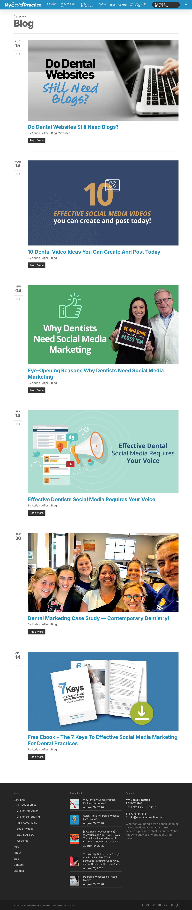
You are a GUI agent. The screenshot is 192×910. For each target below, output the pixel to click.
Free (16, 846)
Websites (64, 133)
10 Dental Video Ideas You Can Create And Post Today (94, 252)
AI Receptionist (26, 804)
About (17, 852)
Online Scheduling (28, 816)
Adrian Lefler (40, 133)
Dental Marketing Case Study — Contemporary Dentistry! (98, 618)
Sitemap (19, 870)
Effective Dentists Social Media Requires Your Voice (91, 499)
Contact (19, 864)
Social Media (24, 828)
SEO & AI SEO (25, 834)
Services (19, 799)
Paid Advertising (26, 822)
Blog (54, 133)
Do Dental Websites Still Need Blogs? (73, 127)
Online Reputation (27, 810)
